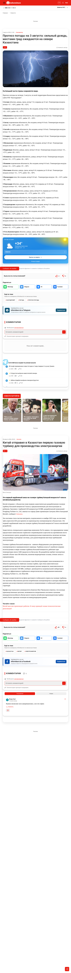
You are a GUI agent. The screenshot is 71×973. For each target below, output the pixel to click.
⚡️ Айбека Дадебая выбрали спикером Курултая (24, 380)
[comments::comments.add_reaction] (8, 710)
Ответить (10, 706)
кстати (19, 439)
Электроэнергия (31, 651)
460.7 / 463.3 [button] (10, 7)
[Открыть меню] (4, 3)
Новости (13, 13)
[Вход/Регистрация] (63, 3)
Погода (21, 300)
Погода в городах (35, 261)
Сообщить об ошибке (9, 268)
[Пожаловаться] (65, 699)
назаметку (20, 32)
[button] (62, 7)
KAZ (66, 2)
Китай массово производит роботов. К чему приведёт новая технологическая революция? (31, 607)
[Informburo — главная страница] (14, 3)
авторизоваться (18, 327)
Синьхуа (19, 514)
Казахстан (9, 651)
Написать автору (62, 47)
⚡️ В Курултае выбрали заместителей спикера (23, 373)
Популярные (20, 693)
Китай (19, 651)
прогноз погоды (33, 300)
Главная (5, 13)
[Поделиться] (67, 969)
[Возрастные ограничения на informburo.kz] (59, 3)
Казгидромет (10, 300)
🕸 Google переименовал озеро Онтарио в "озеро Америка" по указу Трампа (31, 366)
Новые (51, 693)
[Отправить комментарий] (64, 332)
